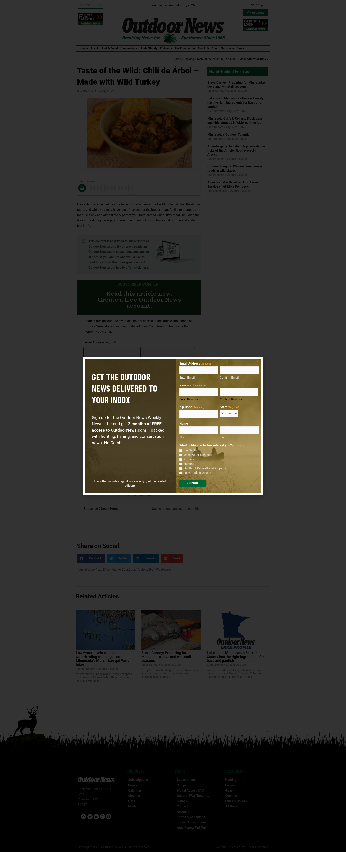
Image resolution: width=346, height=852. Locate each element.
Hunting (189, 464)
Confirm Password (232, 399)
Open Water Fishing (197, 455)
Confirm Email (229, 377)
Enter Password (189, 399)
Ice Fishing (191, 450)
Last (223, 437)
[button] (257, 361)
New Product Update (197, 473)
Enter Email (187, 377)
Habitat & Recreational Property (205, 468)
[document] (173, 426)
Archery (189, 459)
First (182, 437)
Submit (192, 483)
